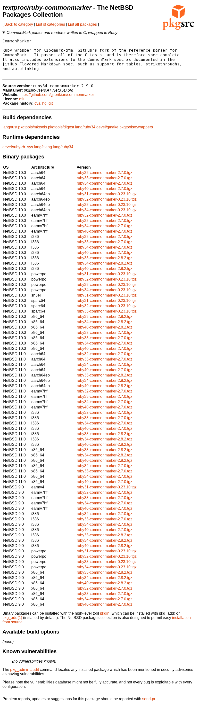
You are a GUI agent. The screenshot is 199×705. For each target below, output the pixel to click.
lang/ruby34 (85, 127)
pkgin (104, 613)
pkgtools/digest (61, 127)
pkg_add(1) (12, 618)
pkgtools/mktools (32, 127)
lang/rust (9, 127)
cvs (37, 103)
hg (44, 103)
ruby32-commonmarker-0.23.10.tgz (107, 199)
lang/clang (43, 147)
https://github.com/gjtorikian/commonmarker (56, 95)
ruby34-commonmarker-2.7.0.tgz (104, 183)
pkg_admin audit (24, 669)
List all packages (82, 24)
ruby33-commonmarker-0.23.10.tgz (107, 205)
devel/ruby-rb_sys (17, 147)
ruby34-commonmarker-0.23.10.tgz (107, 210)
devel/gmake (107, 127)
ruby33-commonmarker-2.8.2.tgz (104, 258)
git (51, 103)
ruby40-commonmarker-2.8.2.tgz (104, 268)
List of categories (50, 24)
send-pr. (149, 699)
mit (21, 99)
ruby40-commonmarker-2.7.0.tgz (104, 189)
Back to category (18, 24)
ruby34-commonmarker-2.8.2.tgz (104, 263)
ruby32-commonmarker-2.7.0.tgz (104, 173)
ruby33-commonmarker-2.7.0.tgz (104, 178)
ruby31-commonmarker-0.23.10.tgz (107, 194)
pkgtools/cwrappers (136, 127)
